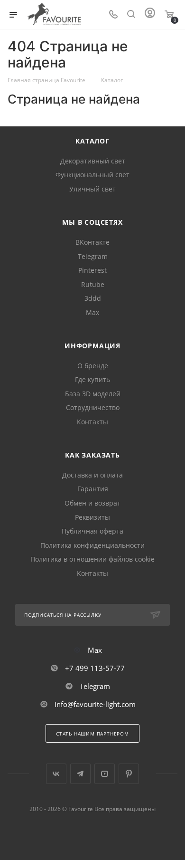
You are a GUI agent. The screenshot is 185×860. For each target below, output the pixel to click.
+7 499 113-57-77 (95, 668)
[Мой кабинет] (150, 14)
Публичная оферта (92, 530)
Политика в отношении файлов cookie (92, 559)
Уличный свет (92, 188)
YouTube (104, 774)
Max (92, 312)
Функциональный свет (93, 174)
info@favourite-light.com (95, 704)
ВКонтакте (92, 242)
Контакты (92, 421)
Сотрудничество (93, 407)
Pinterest (92, 270)
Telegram (93, 256)
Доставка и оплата (92, 474)
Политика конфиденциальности (92, 545)
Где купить (92, 379)
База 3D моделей (92, 393)
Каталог (92, 140)
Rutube (92, 284)
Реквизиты (92, 517)
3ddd (92, 298)
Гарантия (92, 488)
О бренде (92, 365)
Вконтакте (56, 774)
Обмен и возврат (92, 502)
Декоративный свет (92, 160)
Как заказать (92, 454)
